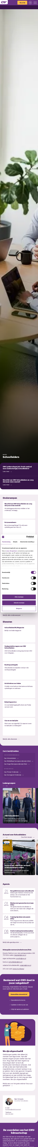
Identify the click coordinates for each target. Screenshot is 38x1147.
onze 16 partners (11, 551)
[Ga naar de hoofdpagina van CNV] (4, 2)
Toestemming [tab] (6, 542)
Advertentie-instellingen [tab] (27, 542)
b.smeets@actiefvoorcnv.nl (13, 1109)
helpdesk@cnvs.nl (20, 955)
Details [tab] (15, 542)
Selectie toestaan (19, 602)
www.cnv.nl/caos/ (18, 969)
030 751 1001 (9, 1114)
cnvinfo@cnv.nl (21, 958)
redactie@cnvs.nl (25, 965)
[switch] (33, 577)
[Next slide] (6, 786)
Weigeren (19, 608)
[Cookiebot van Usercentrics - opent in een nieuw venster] (28, 537)
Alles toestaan (19, 597)
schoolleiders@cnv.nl (15, 962)
